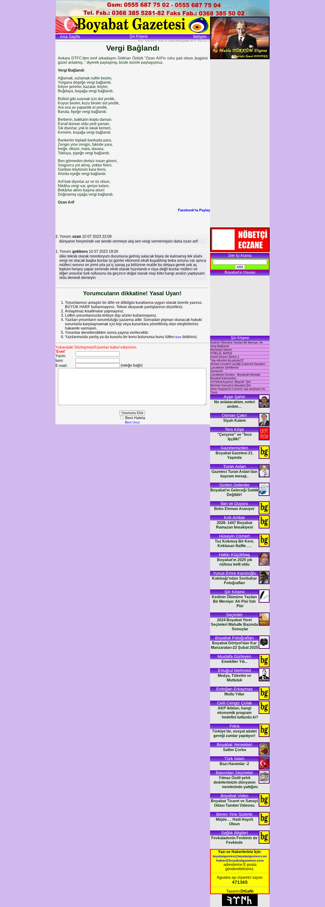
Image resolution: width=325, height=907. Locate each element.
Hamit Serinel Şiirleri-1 (224, 357)
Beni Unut (132, 422)
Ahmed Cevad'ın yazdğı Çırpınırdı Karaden (237, 364)
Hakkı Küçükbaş (234, 554)
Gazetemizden (234, 448)
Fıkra (234, 726)
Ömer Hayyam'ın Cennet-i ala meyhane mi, (238, 389)
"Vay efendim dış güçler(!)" (227, 360)
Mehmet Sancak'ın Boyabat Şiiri (230, 385)
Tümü (213, 392)
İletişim (200, 36)
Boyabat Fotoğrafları (234, 637)
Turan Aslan (234, 466)
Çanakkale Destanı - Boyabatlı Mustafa (235, 374)
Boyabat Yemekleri (234, 744)
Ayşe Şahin (234, 396)
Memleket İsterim (221, 349)
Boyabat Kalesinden (223, 378)
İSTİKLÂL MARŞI (221, 353)
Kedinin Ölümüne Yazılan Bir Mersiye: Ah (236, 342)
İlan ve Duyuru (234, 503)
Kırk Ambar (234, 517)
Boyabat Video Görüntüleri (234, 796)
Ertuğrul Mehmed (234, 670)
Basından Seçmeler (234, 772)
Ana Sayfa (70, 36)
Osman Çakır (234, 415)
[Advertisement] (132, 222)
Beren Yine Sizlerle (234, 814)
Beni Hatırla (134, 418)
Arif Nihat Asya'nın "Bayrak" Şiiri (230, 381)
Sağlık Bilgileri (234, 832)
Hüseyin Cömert (234, 536)
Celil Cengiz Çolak (234, 703)
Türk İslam (234, 758)
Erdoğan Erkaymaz (234, 689)
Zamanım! (216, 371)
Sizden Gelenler (234, 485)
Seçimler (234, 614)
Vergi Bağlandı (219, 346)
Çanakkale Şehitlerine (224, 367)
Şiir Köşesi (234, 591)
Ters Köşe (234, 429)
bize (178, 337)
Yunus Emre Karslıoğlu (234, 573)
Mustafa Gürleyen (234, 656)
